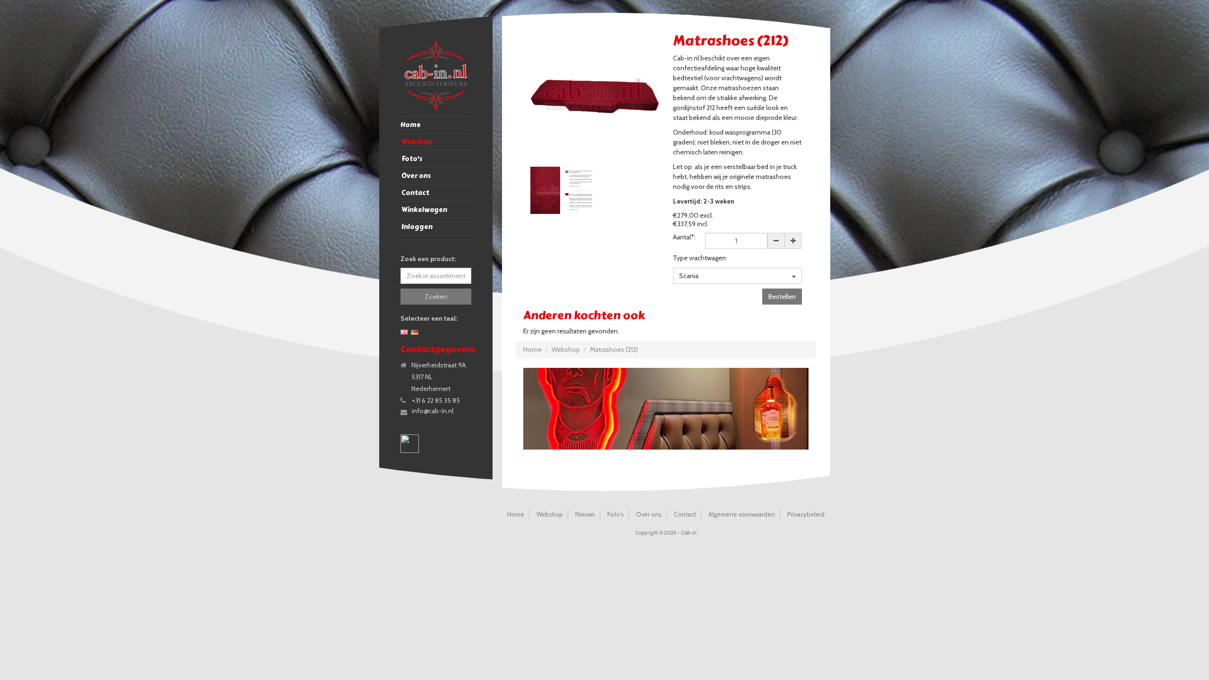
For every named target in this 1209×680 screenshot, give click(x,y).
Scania (688, 276)
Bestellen (782, 296)
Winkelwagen (424, 210)
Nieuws (585, 514)
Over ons (416, 176)
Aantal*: (684, 237)
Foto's (411, 159)
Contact (415, 193)
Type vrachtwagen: (700, 258)
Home (410, 125)
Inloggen (417, 227)
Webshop (417, 142)
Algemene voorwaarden (741, 514)
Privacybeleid (806, 514)
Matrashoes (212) (614, 349)
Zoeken (436, 296)
